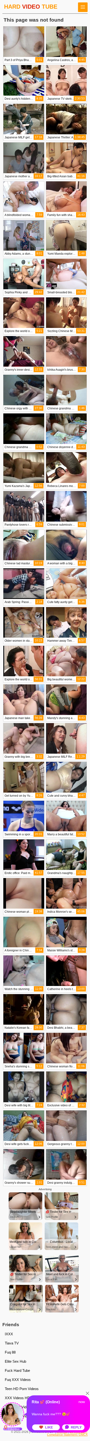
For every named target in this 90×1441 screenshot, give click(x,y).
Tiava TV (12, 1343)
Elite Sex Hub (15, 1361)
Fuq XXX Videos (18, 1380)
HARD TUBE (30, 6)
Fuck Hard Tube (17, 1370)
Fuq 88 (10, 1352)
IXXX (9, 1334)
